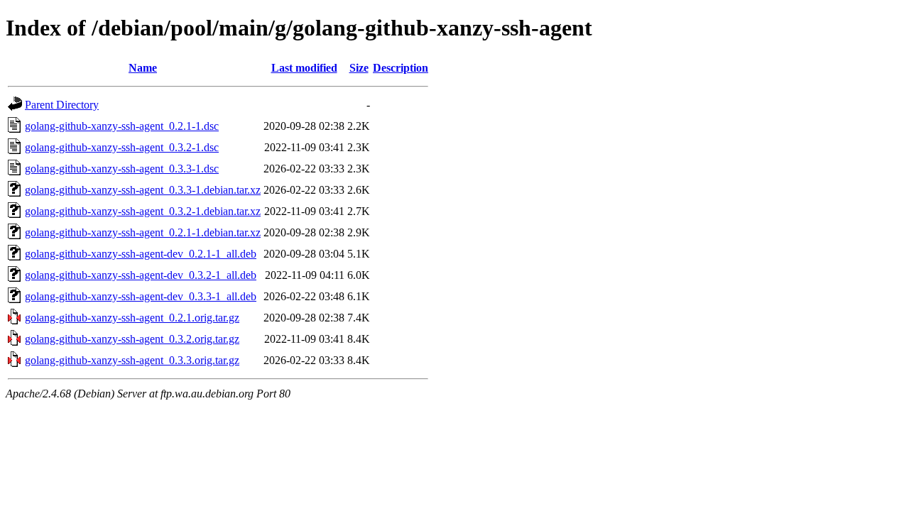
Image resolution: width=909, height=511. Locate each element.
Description (400, 68)
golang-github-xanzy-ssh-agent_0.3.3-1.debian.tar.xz (143, 190)
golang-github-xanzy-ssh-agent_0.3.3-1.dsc (122, 169)
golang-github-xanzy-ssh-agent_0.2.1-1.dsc (122, 126)
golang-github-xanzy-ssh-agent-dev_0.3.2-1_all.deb (140, 275)
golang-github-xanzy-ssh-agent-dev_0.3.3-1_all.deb (140, 296)
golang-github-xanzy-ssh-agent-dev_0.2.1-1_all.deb (140, 254)
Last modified (304, 68)
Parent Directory (62, 105)
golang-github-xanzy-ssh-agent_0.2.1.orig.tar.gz (132, 318)
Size (359, 68)
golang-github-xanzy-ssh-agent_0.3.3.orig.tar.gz (132, 360)
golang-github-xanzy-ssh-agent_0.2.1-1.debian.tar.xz (143, 232)
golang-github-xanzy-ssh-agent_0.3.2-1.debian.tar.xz (143, 211)
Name (143, 68)
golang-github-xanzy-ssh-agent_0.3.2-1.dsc (122, 147)
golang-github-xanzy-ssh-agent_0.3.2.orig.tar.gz (132, 339)
